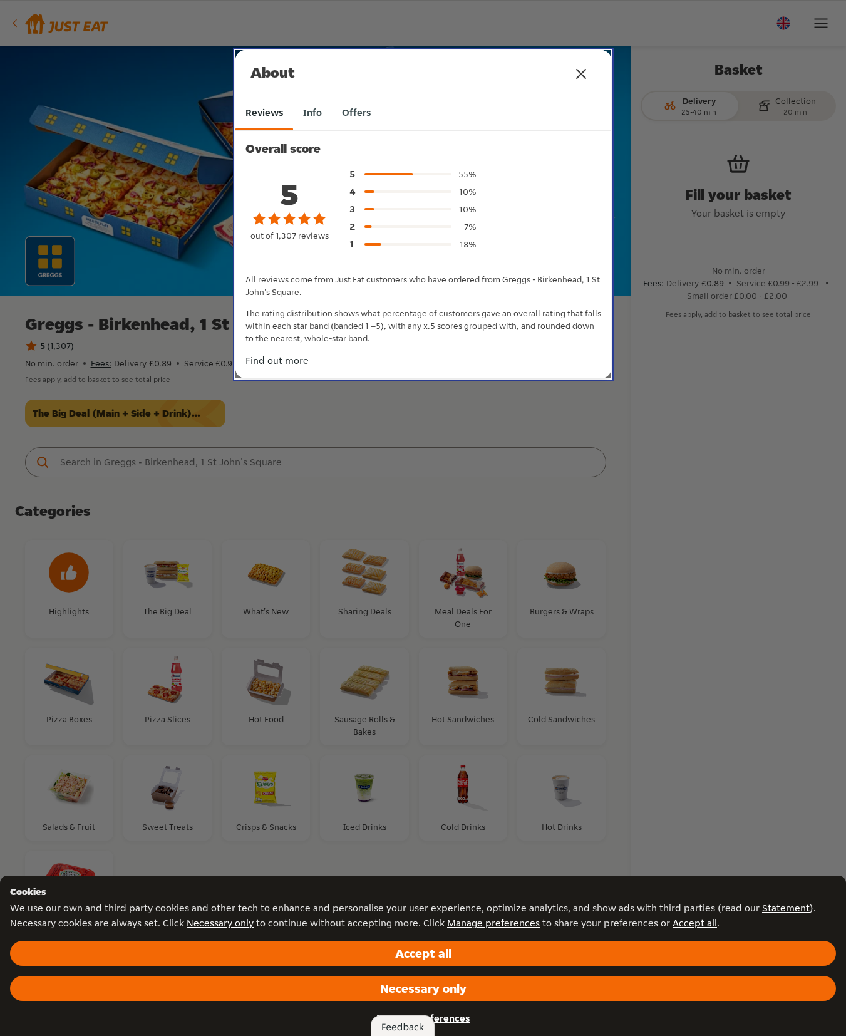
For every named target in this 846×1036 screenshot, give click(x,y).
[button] (581, 74)
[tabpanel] (423, 247)
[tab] (264, 112)
